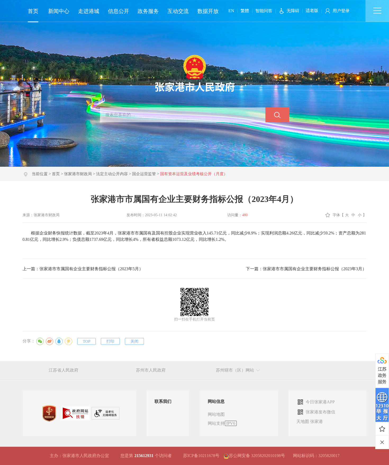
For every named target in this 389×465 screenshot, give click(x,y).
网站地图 (216, 414)
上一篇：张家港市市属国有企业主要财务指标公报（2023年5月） (82, 269)
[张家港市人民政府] (194, 73)
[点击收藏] (382, 429)
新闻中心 (58, 11)
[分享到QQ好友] (59, 341)
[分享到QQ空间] (68, 341)
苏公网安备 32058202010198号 (257, 455)
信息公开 (118, 11)
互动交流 (178, 11)
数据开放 (208, 11)
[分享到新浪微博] (49, 341)
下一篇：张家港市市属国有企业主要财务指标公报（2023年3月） (306, 269)
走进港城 (88, 11)
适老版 (312, 10)
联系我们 (163, 401)
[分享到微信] (40, 341)
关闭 (134, 341)
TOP (86, 341)
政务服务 (148, 11)
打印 (110, 341)
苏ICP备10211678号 (201, 455)
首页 (33, 11)
